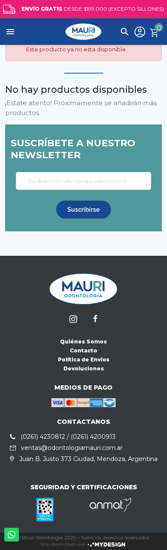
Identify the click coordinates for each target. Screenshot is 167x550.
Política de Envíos (84, 359)
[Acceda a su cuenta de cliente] (139, 31)
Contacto (83, 350)
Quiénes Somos (83, 341)
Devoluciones (83, 368)
